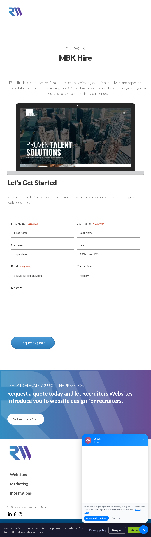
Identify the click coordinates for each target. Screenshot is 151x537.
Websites (18, 474)
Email (21, 266)
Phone (81, 245)
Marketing (19, 483)
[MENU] (140, 9)
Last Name (90, 223)
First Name (24, 223)
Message (16, 287)
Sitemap (45, 506)
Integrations (21, 493)
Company (17, 245)
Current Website (87, 266)
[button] (25, 419)
